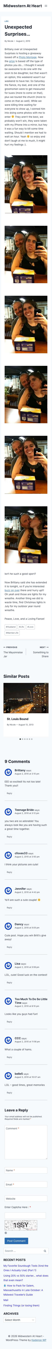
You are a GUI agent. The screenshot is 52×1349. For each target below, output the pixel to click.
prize (12, 61)
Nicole (10, 41)
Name (10, 1170)
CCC (18, 1038)
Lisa (17, 963)
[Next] (44, 709)
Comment (12, 1128)
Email (10, 1184)
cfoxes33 (21, 853)
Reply (9, 793)
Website (10, 1198)
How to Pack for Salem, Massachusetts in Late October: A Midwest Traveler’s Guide (23, 1290)
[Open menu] (46, 6)
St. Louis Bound (17, 719)
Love (30, 627)
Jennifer (20, 888)
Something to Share (41, 652)
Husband (10, 627)
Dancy (19, 924)
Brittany (20, 770)
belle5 (19, 1073)
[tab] (20, 739)
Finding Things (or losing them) (21, 1305)
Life (6, 21)
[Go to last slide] (8, 709)
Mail (5, 1300)
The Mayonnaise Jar (13, 652)
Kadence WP (38, 1340)
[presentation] (26, 698)
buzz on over (12, 590)
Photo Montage (28, 57)
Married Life (12, 633)
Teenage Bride (24, 810)
